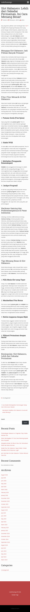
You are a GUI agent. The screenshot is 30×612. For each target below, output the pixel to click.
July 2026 (3, 478)
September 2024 (5, 542)
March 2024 (4, 560)
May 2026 (3, 483)
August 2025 (4, 510)
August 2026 (4, 475)
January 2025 (4, 530)
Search (3, 419)
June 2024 (3, 551)
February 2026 (5, 492)
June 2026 (3, 480)
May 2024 (3, 554)
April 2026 (3, 486)
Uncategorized (6, 398)
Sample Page (15, 595)
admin (22, 20)
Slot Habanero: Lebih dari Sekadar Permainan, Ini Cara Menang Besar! (14, 12)
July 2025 (3, 513)
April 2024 (3, 557)
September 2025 (5, 507)
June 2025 (3, 516)
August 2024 (4, 545)
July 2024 (3, 548)
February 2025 (5, 527)
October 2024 (4, 539)
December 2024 (5, 533)
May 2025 (3, 519)
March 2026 (4, 489)
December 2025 (5, 498)
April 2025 (3, 522)
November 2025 (5, 501)
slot (26, 26)
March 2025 (4, 524)
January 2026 (4, 495)
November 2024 (5, 536)
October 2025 (4, 504)
